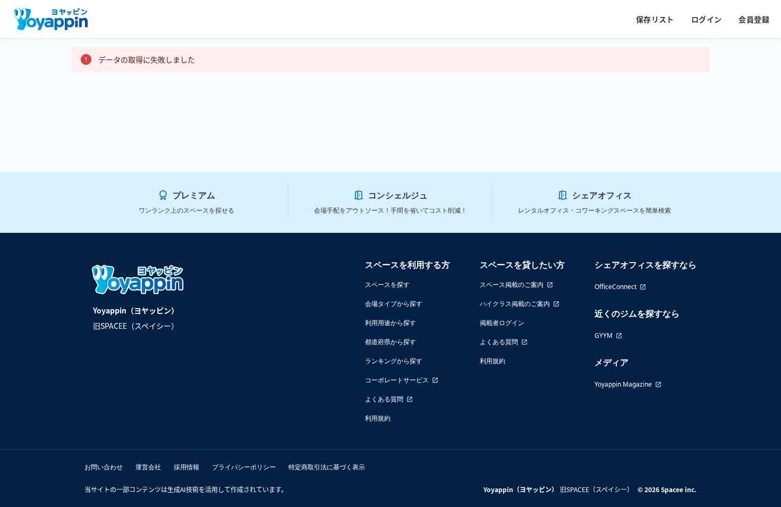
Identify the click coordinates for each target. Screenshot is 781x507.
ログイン (706, 19)
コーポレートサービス (397, 379)
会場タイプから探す (393, 303)
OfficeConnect (615, 286)
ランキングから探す (393, 360)
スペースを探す (387, 284)
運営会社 (148, 466)
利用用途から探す (390, 322)
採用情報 (186, 466)
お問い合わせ (103, 466)
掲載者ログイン (502, 322)
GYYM (604, 335)
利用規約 (377, 418)
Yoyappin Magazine (623, 384)
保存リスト (655, 19)
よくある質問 (384, 399)
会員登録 (753, 19)
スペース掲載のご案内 (512, 284)
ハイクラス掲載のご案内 (515, 303)
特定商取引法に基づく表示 (326, 466)
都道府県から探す (390, 341)
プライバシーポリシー (244, 466)
